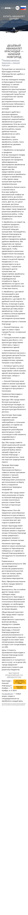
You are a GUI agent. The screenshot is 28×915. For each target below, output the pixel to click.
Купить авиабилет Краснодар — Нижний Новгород (20, 682)
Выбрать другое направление (19, 687)
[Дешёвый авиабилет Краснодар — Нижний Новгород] (14, 62)
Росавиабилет (7, 694)
